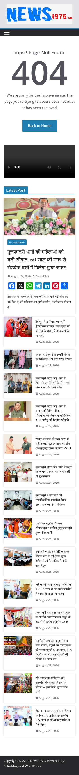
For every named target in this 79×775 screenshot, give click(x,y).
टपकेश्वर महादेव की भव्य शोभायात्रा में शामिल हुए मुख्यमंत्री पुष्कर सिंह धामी (54, 528)
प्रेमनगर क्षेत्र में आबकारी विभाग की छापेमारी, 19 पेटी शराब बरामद (54, 356)
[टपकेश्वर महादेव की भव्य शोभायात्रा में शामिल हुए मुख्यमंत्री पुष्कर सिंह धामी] (18, 531)
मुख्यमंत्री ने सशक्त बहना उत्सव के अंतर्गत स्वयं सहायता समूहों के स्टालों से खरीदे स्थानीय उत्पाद (53, 617)
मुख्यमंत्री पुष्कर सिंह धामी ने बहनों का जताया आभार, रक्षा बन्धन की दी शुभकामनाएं (54, 471)
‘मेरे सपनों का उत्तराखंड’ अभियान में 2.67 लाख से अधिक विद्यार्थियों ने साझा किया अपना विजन (53, 589)
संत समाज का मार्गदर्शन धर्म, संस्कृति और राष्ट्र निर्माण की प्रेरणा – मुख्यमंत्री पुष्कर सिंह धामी (52, 685)
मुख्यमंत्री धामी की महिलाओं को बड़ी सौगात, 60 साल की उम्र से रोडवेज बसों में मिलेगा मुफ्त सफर (36, 259)
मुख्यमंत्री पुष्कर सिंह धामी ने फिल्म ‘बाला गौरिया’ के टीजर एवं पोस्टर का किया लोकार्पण (52, 382)
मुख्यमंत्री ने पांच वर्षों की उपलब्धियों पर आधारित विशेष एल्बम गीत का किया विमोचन (51, 500)
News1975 (42, 276)
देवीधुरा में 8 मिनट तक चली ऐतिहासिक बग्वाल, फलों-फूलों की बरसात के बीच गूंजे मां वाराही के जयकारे (53, 328)
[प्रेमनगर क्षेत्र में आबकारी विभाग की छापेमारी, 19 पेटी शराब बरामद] (18, 360)
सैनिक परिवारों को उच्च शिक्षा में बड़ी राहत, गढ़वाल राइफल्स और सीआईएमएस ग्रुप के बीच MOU (53, 443)
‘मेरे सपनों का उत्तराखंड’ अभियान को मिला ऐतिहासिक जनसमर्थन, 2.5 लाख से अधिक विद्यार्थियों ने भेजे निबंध (53, 718)
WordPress (33, 766)
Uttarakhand (17, 242)
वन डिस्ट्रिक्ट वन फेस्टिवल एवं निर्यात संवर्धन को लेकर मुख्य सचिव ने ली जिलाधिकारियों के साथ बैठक (52, 558)
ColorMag (11, 766)
